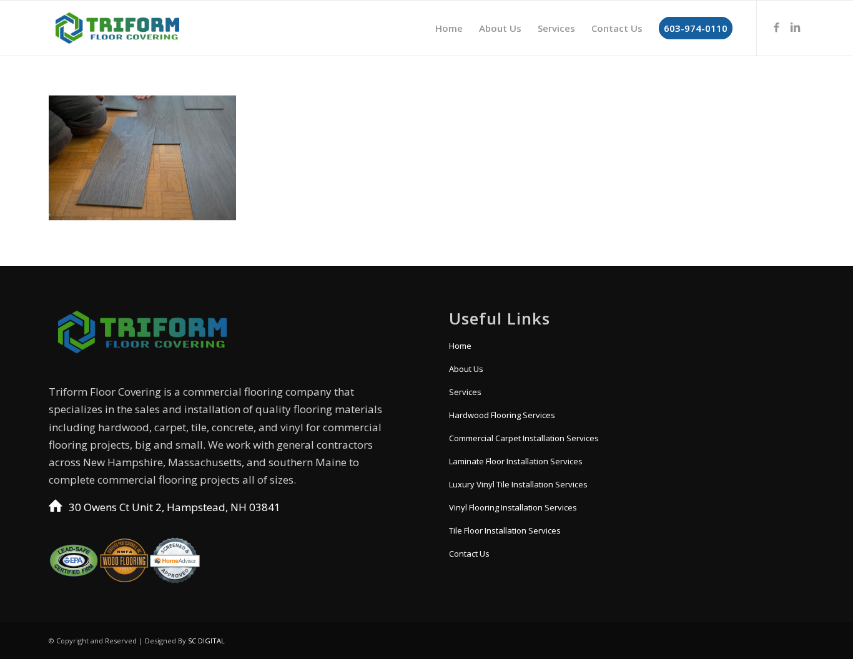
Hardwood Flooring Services (502, 415)
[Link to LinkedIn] (795, 27)
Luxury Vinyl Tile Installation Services (518, 484)
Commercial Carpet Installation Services (524, 438)
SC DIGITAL (206, 640)
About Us (466, 368)
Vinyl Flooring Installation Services (513, 507)
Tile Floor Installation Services (505, 530)
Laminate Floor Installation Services (516, 461)
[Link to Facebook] (776, 27)
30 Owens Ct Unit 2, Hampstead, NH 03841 (174, 507)
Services (465, 392)
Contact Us (469, 553)
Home (460, 345)
